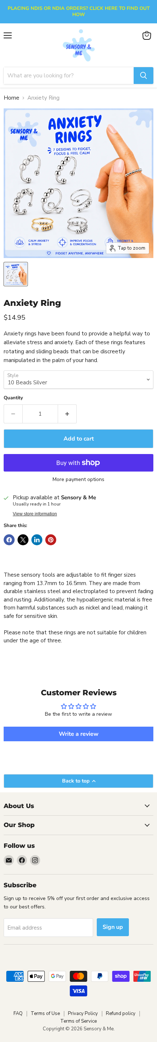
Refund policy (120, 1013)
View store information (35, 513)
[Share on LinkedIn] (36, 539)
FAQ (18, 1013)
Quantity (13, 398)
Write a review (79, 734)
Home (11, 98)
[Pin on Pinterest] (50, 539)
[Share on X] (23, 539)
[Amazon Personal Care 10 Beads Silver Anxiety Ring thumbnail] (15, 274)
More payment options (78, 479)
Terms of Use (45, 1013)
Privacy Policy (83, 1013)
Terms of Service (78, 1021)
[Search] (143, 75)
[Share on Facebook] (9, 539)
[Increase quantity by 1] (67, 413)
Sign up (113, 927)
